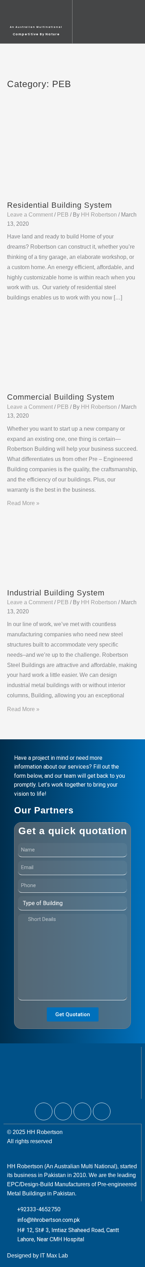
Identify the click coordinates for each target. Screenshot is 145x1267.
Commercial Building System (60, 397)
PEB (63, 215)
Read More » (23, 503)
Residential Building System (59, 205)
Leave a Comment (30, 215)
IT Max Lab (54, 1256)
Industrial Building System (56, 592)
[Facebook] (43, 1111)
